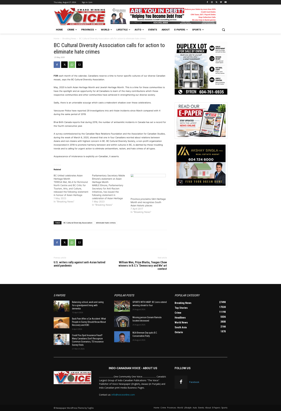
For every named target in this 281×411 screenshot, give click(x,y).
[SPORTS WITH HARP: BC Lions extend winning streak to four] (122, 306)
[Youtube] (225, 2)
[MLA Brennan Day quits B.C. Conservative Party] (122, 336)
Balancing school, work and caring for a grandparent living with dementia (88, 305)
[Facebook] (207, 2)
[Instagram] (212, 2)
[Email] (79, 64)
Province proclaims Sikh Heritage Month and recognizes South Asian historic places (148, 202)
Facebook (194, 382)
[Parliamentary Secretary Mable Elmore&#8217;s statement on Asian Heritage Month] (111, 190)
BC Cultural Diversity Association (78, 222)
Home (56, 38)
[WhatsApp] (72, 64)
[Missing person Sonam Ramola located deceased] (122, 321)
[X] (216, 2)
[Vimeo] (221, 2)
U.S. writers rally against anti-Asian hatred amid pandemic (79, 264)
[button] (223, 30)
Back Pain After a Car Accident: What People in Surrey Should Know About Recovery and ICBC (89, 321)
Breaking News (69, 38)
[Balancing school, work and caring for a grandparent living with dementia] (61, 306)
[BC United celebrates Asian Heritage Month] (73, 188)
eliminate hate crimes (106, 222)
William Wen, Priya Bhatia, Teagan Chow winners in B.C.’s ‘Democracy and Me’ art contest (143, 265)
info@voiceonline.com (123, 394)
